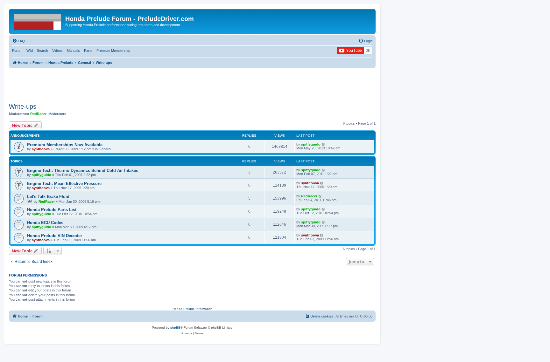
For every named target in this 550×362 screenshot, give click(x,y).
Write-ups (22, 106)
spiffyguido (311, 144)
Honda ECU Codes (45, 222)
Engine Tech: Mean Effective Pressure (64, 183)
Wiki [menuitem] (29, 50)
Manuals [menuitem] (73, 50)
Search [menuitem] (42, 50)
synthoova (41, 149)
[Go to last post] (323, 144)
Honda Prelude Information (192, 309)
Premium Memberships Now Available (64, 144)
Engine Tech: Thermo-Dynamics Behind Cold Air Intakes (82, 170)
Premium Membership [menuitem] (113, 50)
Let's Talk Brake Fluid (48, 196)
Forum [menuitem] (17, 50)
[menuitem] (18, 41)
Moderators (57, 114)
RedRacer (38, 114)
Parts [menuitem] (88, 50)
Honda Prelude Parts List (51, 209)
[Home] (38, 20)
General (105, 149)
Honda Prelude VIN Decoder (54, 235)
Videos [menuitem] (57, 50)
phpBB (175, 327)
